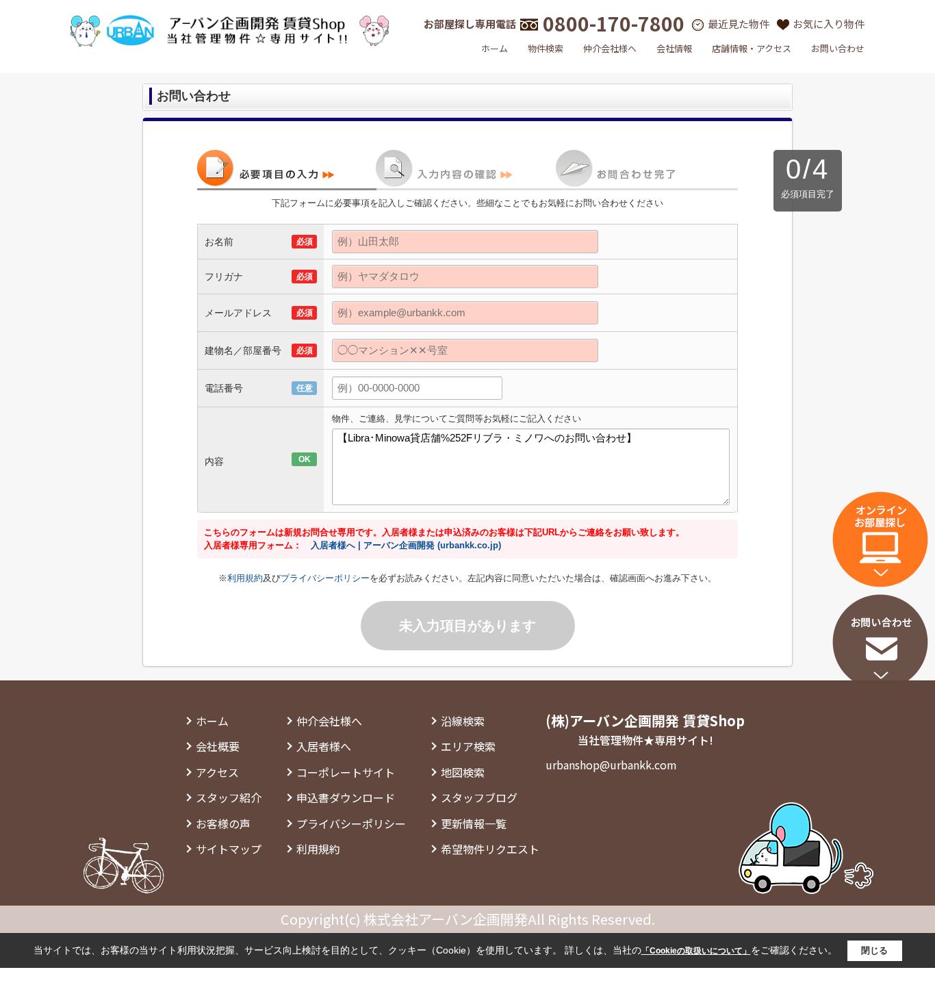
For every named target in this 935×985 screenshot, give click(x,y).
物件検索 (545, 48)
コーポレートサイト (345, 772)
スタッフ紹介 (228, 797)
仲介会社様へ (610, 48)
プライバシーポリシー (325, 578)
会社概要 (218, 746)
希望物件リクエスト (490, 849)
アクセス (217, 772)
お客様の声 (223, 823)
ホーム (494, 48)
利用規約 (245, 578)
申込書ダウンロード (345, 797)
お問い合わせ (837, 48)
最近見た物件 (738, 23)
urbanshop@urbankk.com (611, 764)
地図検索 (463, 772)
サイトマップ (228, 849)
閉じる (874, 950)
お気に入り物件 (828, 23)
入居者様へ (323, 746)
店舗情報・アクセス (751, 48)
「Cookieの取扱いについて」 (696, 951)
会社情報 (674, 48)
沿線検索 (463, 721)
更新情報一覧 (474, 823)
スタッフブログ (479, 797)
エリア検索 (468, 746)
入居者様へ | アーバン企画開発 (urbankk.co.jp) (406, 545)
